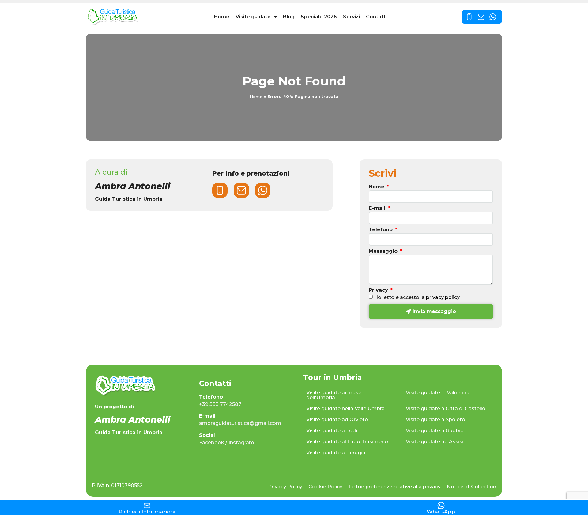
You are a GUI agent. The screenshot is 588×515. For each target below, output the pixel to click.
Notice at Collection (471, 487)
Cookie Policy (325, 487)
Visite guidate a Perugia (335, 453)
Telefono (381, 230)
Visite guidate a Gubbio (435, 431)
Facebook (211, 442)
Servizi (351, 17)
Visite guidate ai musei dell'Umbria (334, 395)
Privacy (379, 290)
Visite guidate (253, 17)
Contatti (376, 17)
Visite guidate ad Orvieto (337, 419)
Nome (377, 187)
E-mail (378, 208)
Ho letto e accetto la (417, 297)
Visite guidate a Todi (331, 431)
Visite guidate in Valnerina (437, 393)
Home (221, 17)
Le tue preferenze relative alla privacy (395, 487)
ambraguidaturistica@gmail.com (240, 423)
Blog (289, 17)
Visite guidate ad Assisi (434, 442)
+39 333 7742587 (220, 404)
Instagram (241, 442)
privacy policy (443, 297)
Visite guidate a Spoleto (435, 419)
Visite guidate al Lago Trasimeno (347, 442)
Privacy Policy (285, 487)
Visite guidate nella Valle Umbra (345, 408)
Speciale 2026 (319, 17)
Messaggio (384, 251)
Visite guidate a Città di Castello (445, 408)
